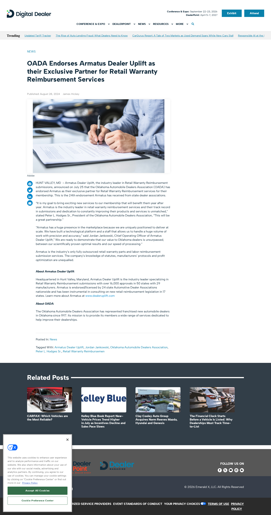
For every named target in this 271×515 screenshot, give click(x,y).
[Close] (67, 440)
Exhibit (231, 13)
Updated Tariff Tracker (38, 35)
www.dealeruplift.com (100, 295)
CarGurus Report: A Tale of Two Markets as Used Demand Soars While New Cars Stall (182, 35)
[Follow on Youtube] (231, 470)
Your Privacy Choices (182, 504)
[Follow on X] (225, 470)
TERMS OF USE (218, 504)
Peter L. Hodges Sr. (48, 351)
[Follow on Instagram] (236, 470)
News (31, 51)
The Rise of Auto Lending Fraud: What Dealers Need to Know (92, 35)
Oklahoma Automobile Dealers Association (139, 347)
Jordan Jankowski (97, 347)
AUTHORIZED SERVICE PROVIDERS (86, 504)
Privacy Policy (30, 482)
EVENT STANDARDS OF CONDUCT (137, 504)
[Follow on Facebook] (220, 470)
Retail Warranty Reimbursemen (84, 351)
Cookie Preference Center (38, 500)
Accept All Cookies (37, 490)
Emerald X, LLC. (206, 487)
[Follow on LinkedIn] (242, 470)
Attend (254, 13)
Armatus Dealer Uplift (69, 347)
